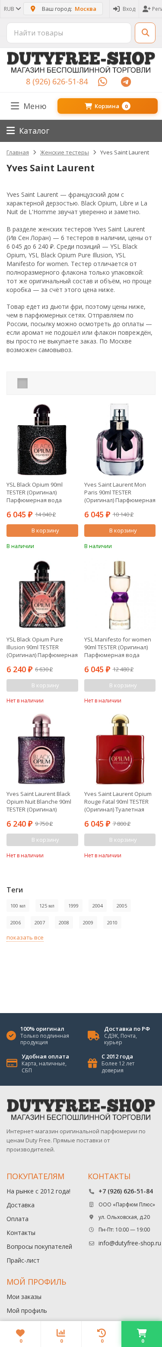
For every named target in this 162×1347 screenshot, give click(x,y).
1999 (73, 905)
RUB (10, 9)
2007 (40, 922)
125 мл (46, 905)
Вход (129, 9)
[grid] (22, 383)
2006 (15, 922)
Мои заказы (23, 1296)
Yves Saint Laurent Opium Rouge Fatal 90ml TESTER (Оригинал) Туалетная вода (118, 801)
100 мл (17, 905)
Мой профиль (26, 1310)
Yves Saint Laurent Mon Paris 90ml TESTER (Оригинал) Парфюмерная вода (120, 492)
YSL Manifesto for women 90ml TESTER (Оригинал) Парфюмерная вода (117, 647)
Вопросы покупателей (39, 1246)
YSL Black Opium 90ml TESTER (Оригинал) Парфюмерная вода (34, 492)
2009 (88, 922)
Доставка (20, 1205)
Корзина (111, 106)
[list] (36, 383)
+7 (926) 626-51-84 (125, 1191)
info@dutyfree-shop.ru (129, 1243)
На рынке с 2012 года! (38, 1191)
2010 (112, 922)
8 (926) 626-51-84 (57, 81)
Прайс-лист (23, 1260)
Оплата (17, 1219)
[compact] (49, 383)
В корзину (45, 530)
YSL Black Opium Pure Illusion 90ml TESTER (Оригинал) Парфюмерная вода (42, 647)
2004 (97, 905)
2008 (64, 922)
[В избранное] (73, 545)
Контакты (20, 1232)
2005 (122, 905)
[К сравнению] (60, 545)
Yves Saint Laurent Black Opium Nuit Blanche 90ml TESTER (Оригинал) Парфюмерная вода (38, 801)
